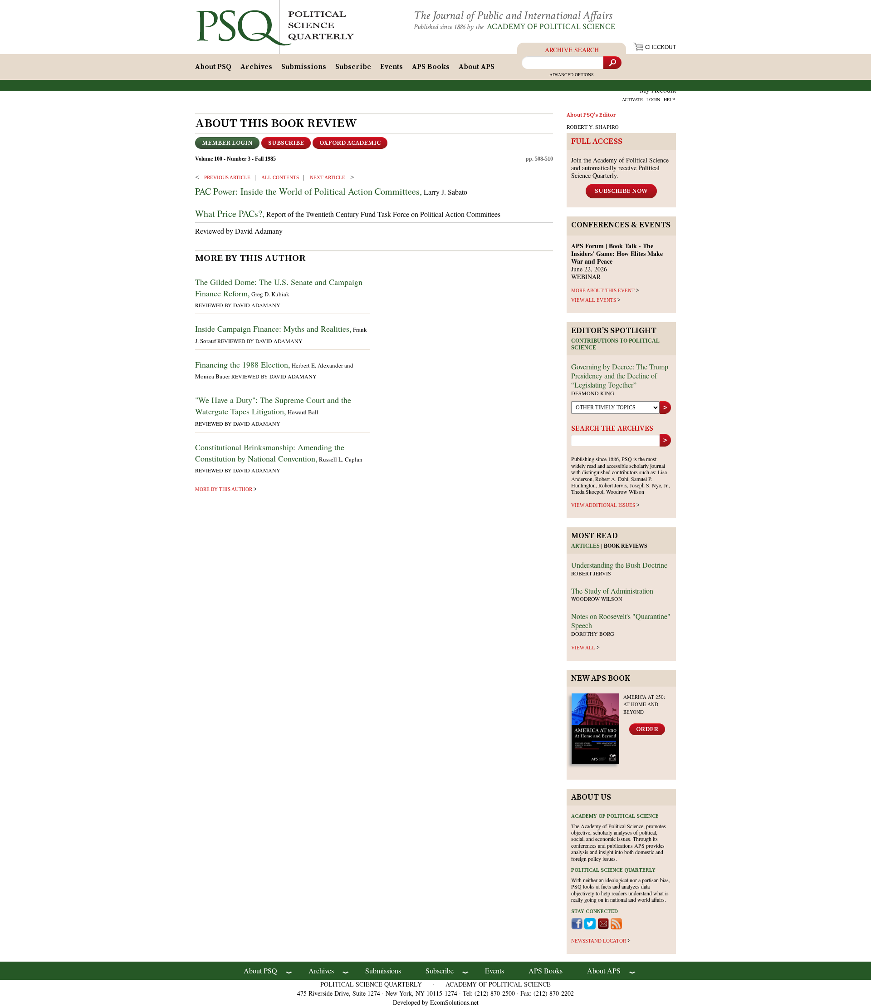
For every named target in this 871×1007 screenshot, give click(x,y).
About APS (476, 66)
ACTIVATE (632, 99)
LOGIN (653, 99)
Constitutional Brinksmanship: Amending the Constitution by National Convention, (269, 453)
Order (647, 729)
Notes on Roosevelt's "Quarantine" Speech (620, 620)
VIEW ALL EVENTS (593, 300)
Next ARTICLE (327, 177)
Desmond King (592, 393)
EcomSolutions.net (454, 1002)
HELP (669, 99)
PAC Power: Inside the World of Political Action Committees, (308, 191)
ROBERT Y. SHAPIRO (593, 126)
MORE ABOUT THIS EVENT (603, 290)
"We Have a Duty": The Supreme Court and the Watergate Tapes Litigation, (273, 405)
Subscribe (353, 66)
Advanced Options (571, 74)
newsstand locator (598, 940)
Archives (256, 66)
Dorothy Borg (592, 633)
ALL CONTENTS (280, 177)
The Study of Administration (612, 590)
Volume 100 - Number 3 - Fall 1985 (235, 159)
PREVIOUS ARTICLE (227, 177)
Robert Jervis (591, 573)
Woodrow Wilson (596, 598)
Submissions (303, 66)
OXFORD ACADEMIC (350, 143)
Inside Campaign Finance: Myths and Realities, (273, 328)
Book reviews (625, 546)
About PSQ (213, 66)
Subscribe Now (621, 191)
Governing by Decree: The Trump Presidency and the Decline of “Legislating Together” (619, 375)
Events (391, 66)
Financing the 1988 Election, (242, 364)
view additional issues (603, 505)
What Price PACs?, (229, 213)
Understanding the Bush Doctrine (619, 565)
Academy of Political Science (551, 26)
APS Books (431, 66)
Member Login (227, 143)
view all (583, 647)
